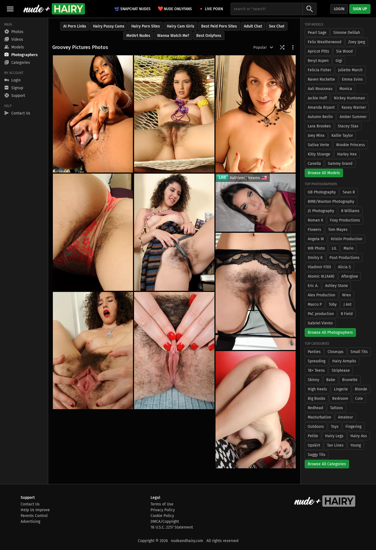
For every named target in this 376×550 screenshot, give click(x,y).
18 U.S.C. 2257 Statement (172, 527)
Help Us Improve (35, 510)
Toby (333, 304)
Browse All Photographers (330, 332)
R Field (347, 313)
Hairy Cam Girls (180, 26)
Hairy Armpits (344, 361)
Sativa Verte (318, 145)
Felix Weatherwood (324, 42)
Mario (348, 248)
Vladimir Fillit (319, 267)
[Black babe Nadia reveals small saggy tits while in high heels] (92, 114)
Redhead (315, 408)
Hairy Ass (358, 436)
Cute (359, 398)
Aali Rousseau (320, 88)
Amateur (345, 417)
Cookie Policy (162, 515)
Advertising (30, 521)
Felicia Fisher (319, 70)
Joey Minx (316, 135)
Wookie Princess (350, 145)
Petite (313, 436)
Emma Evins (352, 79)
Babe (330, 379)
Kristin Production (346, 239)
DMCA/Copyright (165, 521)
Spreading (316, 361)
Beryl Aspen (318, 60)
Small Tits (359, 351)
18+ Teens (316, 370)
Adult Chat (253, 26)
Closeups (336, 351)
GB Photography (322, 192)
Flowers (314, 229)
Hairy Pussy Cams (108, 26)
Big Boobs (316, 398)
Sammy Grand (340, 163)
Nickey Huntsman (349, 98)
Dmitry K (315, 257)
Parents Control (34, 515)
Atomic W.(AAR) (321, 276)
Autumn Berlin (320, 116)
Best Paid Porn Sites (219, 26)
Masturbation (319, 417)
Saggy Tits (316, 454)
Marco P (315, 304)
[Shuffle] (282, 47)
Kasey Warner (354, 107)
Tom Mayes (338, 229)
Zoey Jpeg (356, 42)
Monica (345, 88)
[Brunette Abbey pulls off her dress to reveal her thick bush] (255, 410)
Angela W (316, 239)
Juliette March (350, 70)
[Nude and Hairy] (54, 9)
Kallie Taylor (342, 135)
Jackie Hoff (317, 98)
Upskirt (314, 445)
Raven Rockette (321, 79)
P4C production (321, 313)
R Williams (350, 211)
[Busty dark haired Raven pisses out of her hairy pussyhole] (255, 114)
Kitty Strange (319, 154)
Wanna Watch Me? (173, 35)
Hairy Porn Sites (145, 26)
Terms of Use (162, 504)
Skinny (313, 379)
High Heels (317, 389)
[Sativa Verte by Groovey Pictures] (174, 114)
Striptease (341, 370)
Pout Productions (344, 257)
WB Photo (316, 248)
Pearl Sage (317, 32)
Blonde (361, 389)
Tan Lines (335, 445)
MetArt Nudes (138, 35)
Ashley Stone (336, 285)
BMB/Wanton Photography (331, 201)
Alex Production (321, 295)
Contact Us (30, 504)
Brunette (350, 379)
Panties (314, 351)
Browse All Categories (327, 464)
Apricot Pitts (318, 51)
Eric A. (313, 285)
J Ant (348, 304)
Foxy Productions (345, 220)
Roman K (315, 220)
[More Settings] (293, 47)
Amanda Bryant (321, 107)
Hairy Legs (334, 436)
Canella (314, 163)
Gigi (339, 60)
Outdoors (316, 426)
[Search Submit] (309, 8)
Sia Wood (344, 51)
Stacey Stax (348, 126)
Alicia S (344, 267)
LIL (334, 248)
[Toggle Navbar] (10, 8)
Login (339, 9)
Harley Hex (347, 154)
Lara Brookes (319, 126)
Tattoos (336, 408)
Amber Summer (353, 116)
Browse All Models (324, 173)
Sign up (360, 9)
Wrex (346, 295)
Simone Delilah (346, 32)
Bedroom (340, 398)
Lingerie (341, 389)
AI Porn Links (74, 26)
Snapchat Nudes (135, 9)
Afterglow (349, 276)
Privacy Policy (163, 510)
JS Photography (321, 211)
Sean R (349, 192)
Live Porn (214, 9)
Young (355, 445)
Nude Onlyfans (175, 8)
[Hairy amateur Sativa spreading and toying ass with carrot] (92, 232)
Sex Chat (276, 26)
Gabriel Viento (320, 323)
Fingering (353, 426)
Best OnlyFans (208, 35)
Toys (335, 426)
